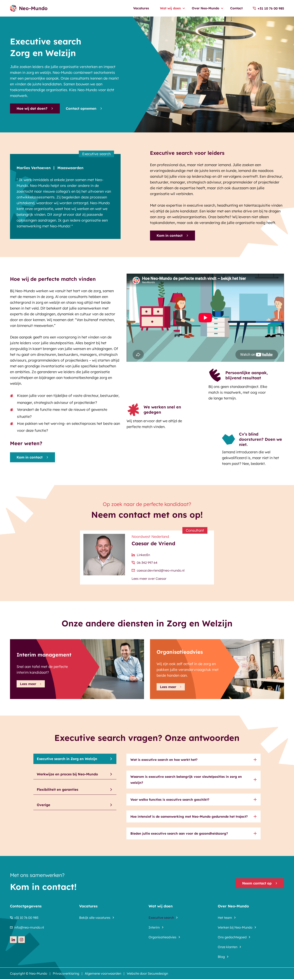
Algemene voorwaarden (103, 973)
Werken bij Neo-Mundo (235, 927)
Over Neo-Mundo (205, 8)
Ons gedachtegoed (232, 937)
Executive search (161, 918)
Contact (236, 8)
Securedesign (158, 973)
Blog (221, 957)
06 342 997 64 (147, 563)
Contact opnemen (81, 108)
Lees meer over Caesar (149, 579)
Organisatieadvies (162, 937)
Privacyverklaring (66, 973)
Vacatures (141, 8)
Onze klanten (227, 947)
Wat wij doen (170, 8)
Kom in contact (170, 235)
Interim (154, 927)
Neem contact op (257, 883)
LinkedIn (143, 555)
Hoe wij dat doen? (32, 108)
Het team (225, 918)
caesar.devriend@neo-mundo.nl (161, 570)
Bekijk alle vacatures (94, 918)
